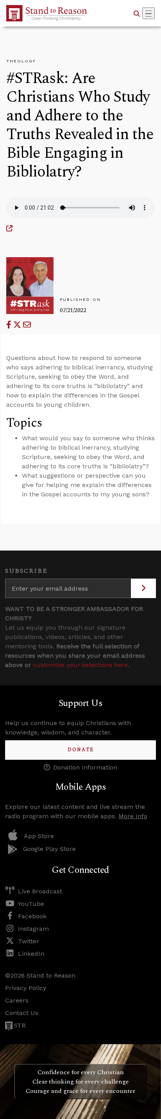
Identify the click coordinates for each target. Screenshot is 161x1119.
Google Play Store (49, 848)
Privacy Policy (25, 988)
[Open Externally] (9, 228)
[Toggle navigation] (148, 13)
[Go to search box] (136, 13)
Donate (81, 750)
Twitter (28, 941)
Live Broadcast (40, 891)
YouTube (31, 903)
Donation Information (85, 767)
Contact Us (21, 1013)
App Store (39, 836)
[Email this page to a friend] (27, 324)
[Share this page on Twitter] (18, 324)
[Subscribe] (143, 588)
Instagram (33, 928)
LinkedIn (31, 953)
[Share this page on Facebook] (9, 324)
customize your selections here (80, 665)
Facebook (32, 916)
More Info (132, 816)
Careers (17, 1000)
